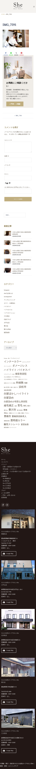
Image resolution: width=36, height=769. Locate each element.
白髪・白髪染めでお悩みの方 (12, 466)
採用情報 (4, 497)
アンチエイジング (9, 300)
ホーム (3, 459)
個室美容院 (21, 374)
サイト (6, 174)
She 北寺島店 (7, 488)
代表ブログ (7, 319)
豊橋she (6, 413)
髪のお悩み (7, 329)
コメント (8, 140)
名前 (6, 156)
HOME (3, 14)
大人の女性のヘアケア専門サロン (12, 377)
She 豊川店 (6, 481)
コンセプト (4, 462)
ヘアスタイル (8, 309)
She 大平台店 (7, 483)
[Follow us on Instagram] (7, 505)
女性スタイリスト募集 (9, 383)
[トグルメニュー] (34, 6)
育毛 (20, 405)
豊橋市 (7, 416)
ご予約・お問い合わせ (8, 495)
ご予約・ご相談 (14, 104)
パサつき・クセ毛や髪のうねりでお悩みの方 (17, 471)
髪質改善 (7, 332)
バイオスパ (7, 306)
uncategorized (8, 296)
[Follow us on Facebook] (3, 505)
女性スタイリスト (22, 379)
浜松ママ (15, 387)
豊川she (6, 410)
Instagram (6, 290)
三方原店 (7, 316)
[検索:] (15, 215)
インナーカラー (12, 361)
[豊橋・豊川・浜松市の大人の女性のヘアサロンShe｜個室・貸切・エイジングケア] (18, 6)
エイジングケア (26, 362)
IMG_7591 (19, 115)
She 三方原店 (7, 485)
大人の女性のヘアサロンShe (10, 633)
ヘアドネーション (9, 313)
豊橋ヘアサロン (25, 413)
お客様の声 (4, 474)
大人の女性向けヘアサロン (11, 379)
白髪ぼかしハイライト (16, 393)
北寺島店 (4, 635)
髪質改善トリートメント (10, 427)
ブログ (3, 490)
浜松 (11, 387)
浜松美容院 (7, 390)
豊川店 (6, 326)
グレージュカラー (8, 366)
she (9, 358)
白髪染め (9, 397)
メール (7, 165)
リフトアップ (7, 374)
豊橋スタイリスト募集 (15, 413)
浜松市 (22, 386)
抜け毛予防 (7, 387)
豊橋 (25, 410)
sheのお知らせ (8, 293)
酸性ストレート (12, 424)
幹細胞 (19, 382)
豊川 (28, 406)
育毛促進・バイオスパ (10, 469)
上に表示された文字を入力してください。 (17, 187)
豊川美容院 (20, 410)
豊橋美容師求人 (19, 416)
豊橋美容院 (7, 420)
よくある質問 (5, 493)
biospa (5, 358)
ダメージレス (20, 365)
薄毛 (25, 406)
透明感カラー (17, 420)
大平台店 (7, 322)
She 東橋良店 (7, 478)
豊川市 (12, 409)
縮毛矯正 (9, 405)
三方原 (13, 374)
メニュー (4, 464)
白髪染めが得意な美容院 (15, 401)
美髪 (16, 406)
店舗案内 (4, 476)
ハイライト (10, 369)
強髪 (26, 383)
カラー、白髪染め (9, 303)
